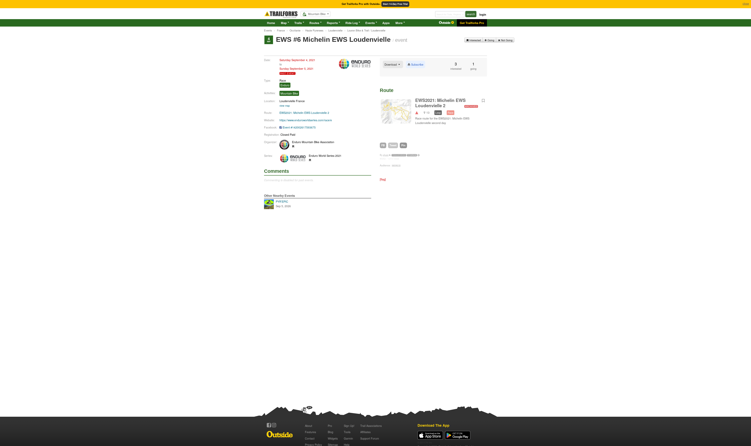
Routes (314, 23)
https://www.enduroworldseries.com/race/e (305, 120)
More (398, 23)
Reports (332, 23)
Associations (371, 426)
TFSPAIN (411, 155)
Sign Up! (349, 426)
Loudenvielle (287, 101)
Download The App (433, 425)
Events (370, 23)
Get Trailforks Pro (472, 23)
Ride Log (351, 23)
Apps (386, 23)
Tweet (393, 145)
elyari (386, 154)
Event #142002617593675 (299, 127)
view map (284, 105)
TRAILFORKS (399, 155)
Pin (403, 145)
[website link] (293, 146)
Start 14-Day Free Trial (395, 4)
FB (383, 145)
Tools (347, 432)
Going (490, 40)
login (482, 14)
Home (271, 23)
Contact (309, 438)
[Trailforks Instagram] (274, 425)
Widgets (333, 438)
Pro (330, 426)
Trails (298, 23)
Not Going (506, 40)
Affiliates (365, 432)
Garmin (348, 438)
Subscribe (416, 64)
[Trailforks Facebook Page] (269, 425)
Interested (475, 40)
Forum (369, 438)
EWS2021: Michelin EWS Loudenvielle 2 (304, 113)
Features (310, 432)
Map (284, 23)
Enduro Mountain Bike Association (313, 142)
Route (386, 90)
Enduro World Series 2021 (325, 156)
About (308, 426)
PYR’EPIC (283, 204)
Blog (330, 432)
